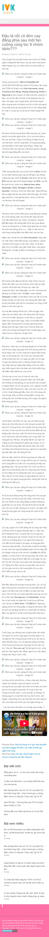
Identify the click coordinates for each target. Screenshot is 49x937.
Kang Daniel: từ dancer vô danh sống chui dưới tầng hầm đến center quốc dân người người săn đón (24, 866)
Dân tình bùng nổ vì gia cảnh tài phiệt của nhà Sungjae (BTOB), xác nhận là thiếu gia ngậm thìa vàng (24, 747)
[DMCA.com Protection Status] (10, 932)
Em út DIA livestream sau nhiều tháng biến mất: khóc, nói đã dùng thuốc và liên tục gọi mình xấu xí (24, 832)
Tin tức (28, 54)
